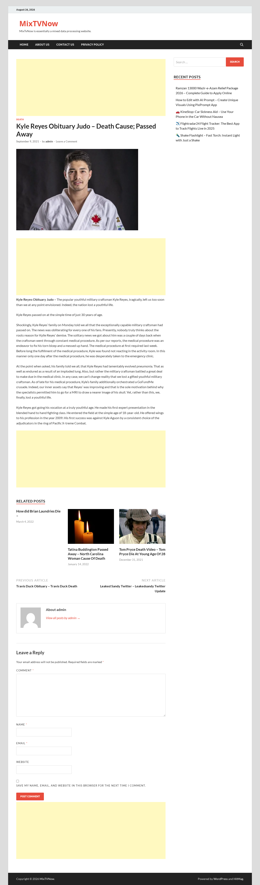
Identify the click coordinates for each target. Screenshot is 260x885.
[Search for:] (209, 62)
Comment (25, 670)
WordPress (220, 879)
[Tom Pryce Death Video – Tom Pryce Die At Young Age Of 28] (142, 528)
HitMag (238, 879)
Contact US (65, 44)
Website (22, 762)
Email (21, 743)
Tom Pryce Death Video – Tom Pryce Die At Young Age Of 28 (142, 551)
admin (49, 141)
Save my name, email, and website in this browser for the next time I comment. (81, 785)
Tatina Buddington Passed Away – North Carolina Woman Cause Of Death (88, 553)
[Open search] (242, 44)
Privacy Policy (92, 44)
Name (21, 724)
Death (20, 119)
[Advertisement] (91, 87)
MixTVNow (38, 23)
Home (24, 44)
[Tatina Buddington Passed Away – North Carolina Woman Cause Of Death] (91, 528)
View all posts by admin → (63, 618)
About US (42, 44)
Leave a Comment (66, 141)
